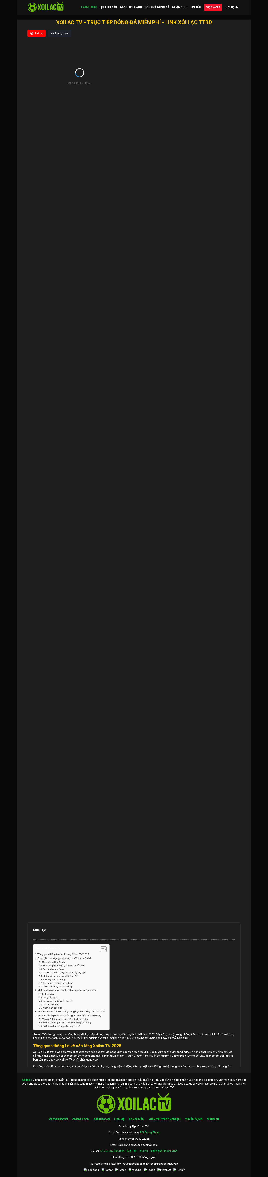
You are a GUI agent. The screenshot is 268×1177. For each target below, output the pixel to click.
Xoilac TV (65, 1059)
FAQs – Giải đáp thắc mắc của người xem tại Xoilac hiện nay (69, 1015)
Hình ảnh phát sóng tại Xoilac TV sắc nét (63, 965)
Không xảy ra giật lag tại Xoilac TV (60, 976)
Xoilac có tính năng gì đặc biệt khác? (61, 1026)
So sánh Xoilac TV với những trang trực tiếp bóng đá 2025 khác (72, 1011)
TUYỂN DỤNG (194, 1119)
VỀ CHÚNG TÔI (58, 1119)
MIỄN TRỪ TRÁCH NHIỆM (165, 1119)
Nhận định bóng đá (52, 1008)
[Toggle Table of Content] (102, 949)
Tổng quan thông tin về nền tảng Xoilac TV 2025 (63, 954)
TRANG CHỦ (89, 7)
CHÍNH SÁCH (80, 1119)
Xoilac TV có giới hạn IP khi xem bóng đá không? (67, 1022)
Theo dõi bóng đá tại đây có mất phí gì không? (66, 1019)
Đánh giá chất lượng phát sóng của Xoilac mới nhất (65, 958)
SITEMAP (213, 1119)
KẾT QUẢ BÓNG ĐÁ (157, 7)
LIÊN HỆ (119, 1119)
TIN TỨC (195, 7)
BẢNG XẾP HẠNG (131, 7)
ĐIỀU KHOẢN (102, 1119)
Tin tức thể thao (51, 1004)
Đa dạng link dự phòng (54, 979)
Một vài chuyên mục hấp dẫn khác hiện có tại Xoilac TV (67, 990)
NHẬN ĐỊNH (179, 7)
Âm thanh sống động (53, 969)
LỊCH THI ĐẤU (108, 7)
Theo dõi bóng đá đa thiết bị (57, 986)
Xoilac (37, 1034)
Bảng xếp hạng (50, 997)
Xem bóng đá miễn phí (53, 962)
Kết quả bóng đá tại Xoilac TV (58, 1001)
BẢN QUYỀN (136, 1119)
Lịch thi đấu (48, 994)
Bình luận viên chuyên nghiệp (58, 983)
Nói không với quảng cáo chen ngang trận (64, 972)
